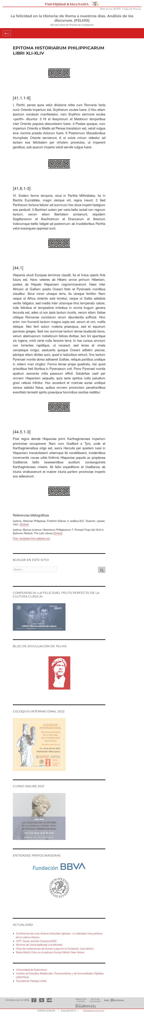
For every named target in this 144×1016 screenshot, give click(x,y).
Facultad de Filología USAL (31, 981)
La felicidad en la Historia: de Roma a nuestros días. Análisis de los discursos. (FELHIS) (72, 18)
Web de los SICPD (110, 9)
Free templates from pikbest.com (31, 538)
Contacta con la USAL (17, 1000)
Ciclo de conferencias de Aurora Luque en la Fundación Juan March (54, 948)
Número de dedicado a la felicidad (39, 944)
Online (24, 524)
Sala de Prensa (132, 9)
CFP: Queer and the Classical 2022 (36, 941)
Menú (6, 33)
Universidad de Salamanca (31, 969)
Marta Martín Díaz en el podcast (50, 952)
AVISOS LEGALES (46, 1010)
